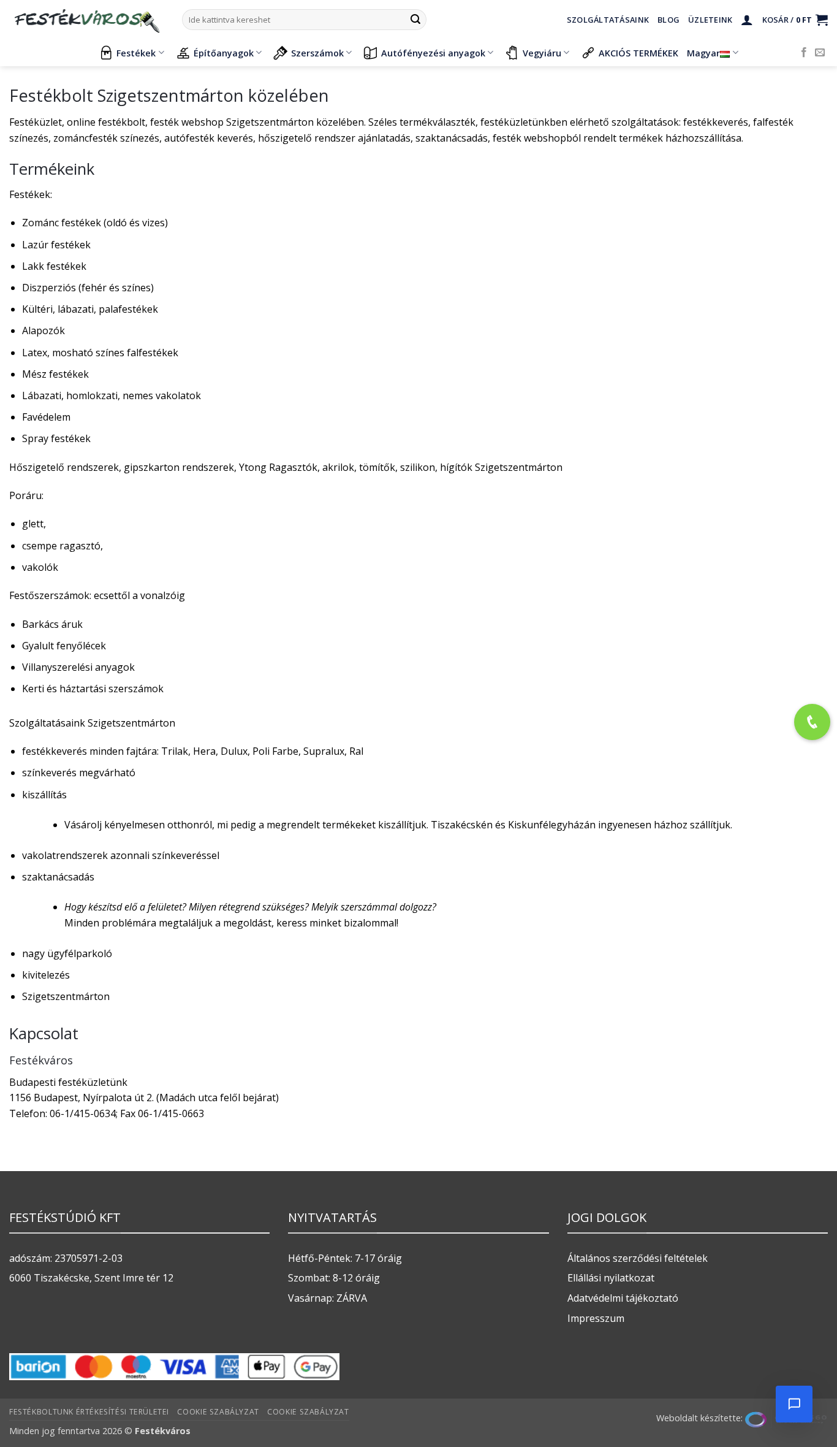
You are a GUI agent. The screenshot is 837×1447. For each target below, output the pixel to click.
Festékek (136, 53)
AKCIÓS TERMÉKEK (638, 53)
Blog (668, 19)
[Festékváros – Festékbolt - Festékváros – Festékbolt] (86, 19)
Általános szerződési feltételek (637, 1258)
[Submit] (415, 19)
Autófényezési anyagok (433, 53)
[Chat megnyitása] (794, 1404)
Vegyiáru (542, 53)
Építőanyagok (224, 53)
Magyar (703, 53)
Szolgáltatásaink (608, 19)
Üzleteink (710, 19)
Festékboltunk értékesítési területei (89, 1412)
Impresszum (595, 1318)
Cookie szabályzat (218, 1412)
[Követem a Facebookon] (804, 52)
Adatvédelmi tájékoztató (622, 1298)
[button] (747, 19)
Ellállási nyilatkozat (610, 1278)
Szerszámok (317, 53)
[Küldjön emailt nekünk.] (820, 52)
